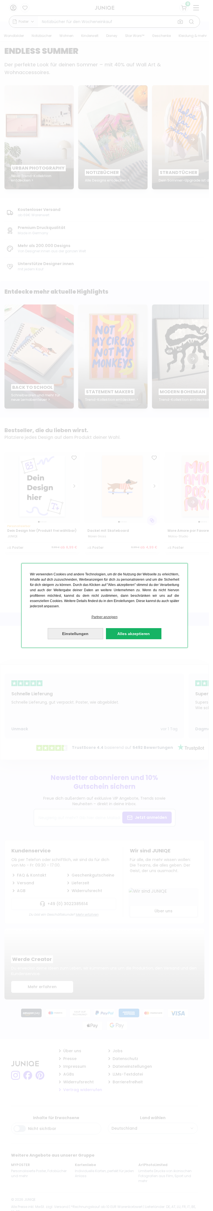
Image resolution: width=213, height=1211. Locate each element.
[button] (104, 617)
